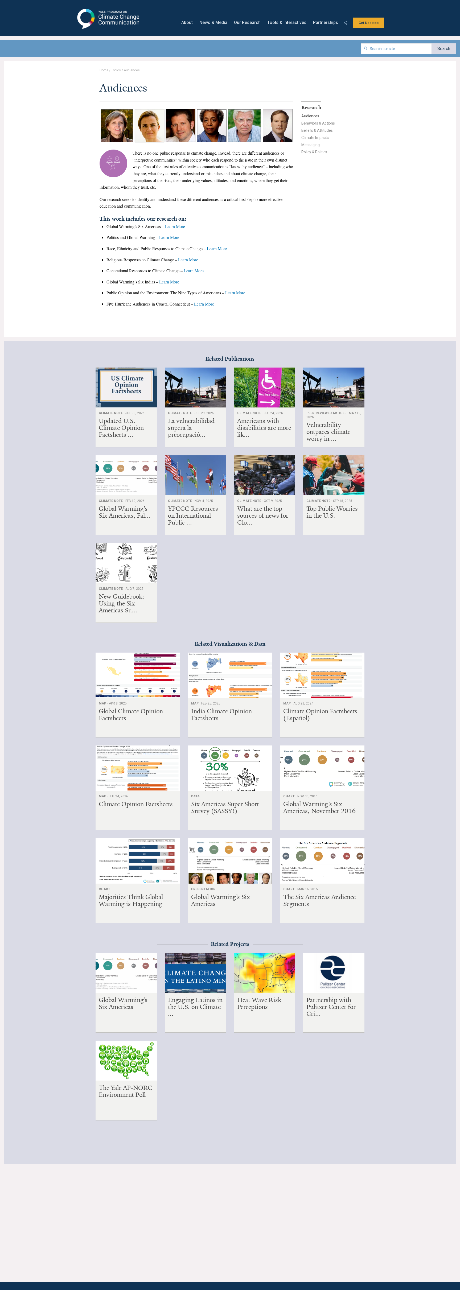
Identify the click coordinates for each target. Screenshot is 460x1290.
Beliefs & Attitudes (317, 130)
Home (104, 70)
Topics (116, 70)
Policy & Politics (314, 152)
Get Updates (369, 23)
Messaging (310, 145)
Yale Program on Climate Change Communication (107, 19)
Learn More (175, 226)
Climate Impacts (315, 137)
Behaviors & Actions (318, 123)
